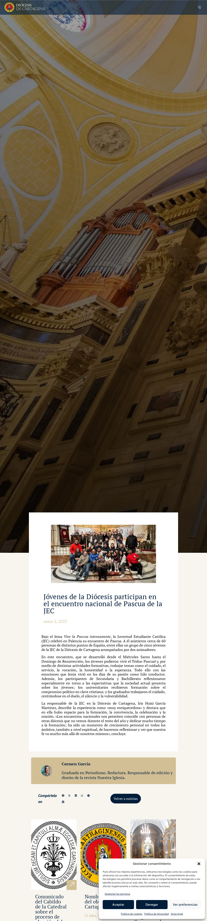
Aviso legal (177, 913)
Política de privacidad (156, 913)
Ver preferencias (185, 904)
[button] (199, 864)
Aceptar (118, 904)
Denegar (152, 904)
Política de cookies (131, 913)
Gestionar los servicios (117, 893)
